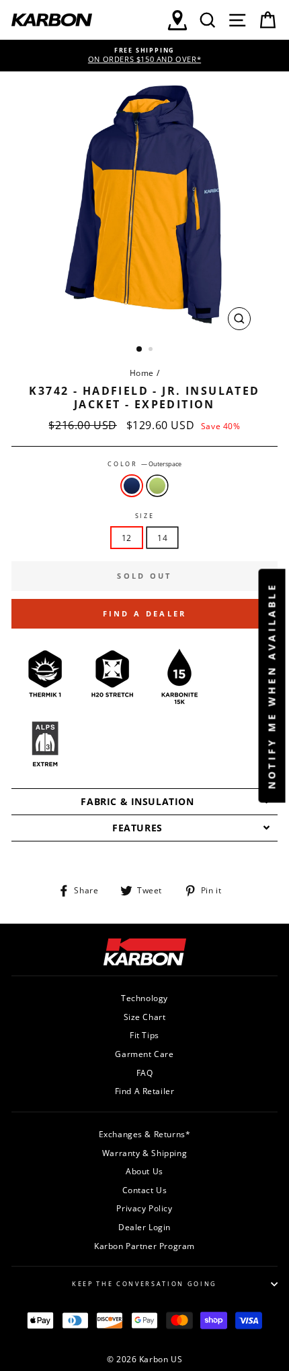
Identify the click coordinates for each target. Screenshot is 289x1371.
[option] (144, 55)
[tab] (144, 801)
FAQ (144, 1072)
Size (145, 516)
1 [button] (139, 349)
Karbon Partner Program (144, 1245)
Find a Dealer (145, 613)
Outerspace (132, 486)
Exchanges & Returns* (145, 1133)
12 (127, 537)
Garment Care (144, 1053)
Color (144, 464)
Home (142, 372)
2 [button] (152, 350)
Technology (144, 997)
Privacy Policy (144, 1208)
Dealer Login (144, 1226)
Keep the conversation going (144, 1283)
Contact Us (144, 1189)
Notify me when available (271, 685)
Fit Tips (144, 1034)
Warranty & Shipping (144, 1152)
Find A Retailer (145, 1090)
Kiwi (157, 486)
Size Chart (145, 1016)
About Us (144, 1171)
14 (162, 537)
